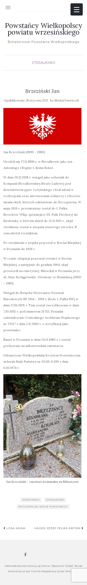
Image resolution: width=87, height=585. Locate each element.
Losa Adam (15, 528)
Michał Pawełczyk (66, 100)
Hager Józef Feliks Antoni (57, 528)
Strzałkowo (43, 63)
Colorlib (36, 571)
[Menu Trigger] (76, 9)
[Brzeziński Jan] (42, 126)
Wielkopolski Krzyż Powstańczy (43, 506)
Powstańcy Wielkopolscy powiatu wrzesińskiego (43, 28)
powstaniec (31, 499)
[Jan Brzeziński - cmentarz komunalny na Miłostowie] (42, 426)
